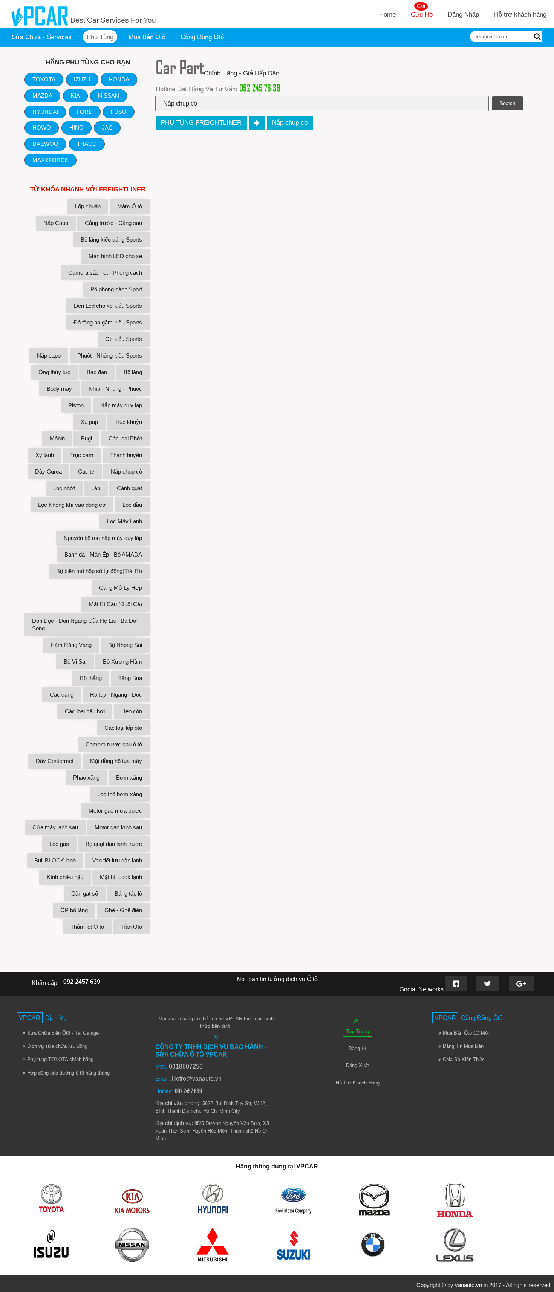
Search (507, 103)
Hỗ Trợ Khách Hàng (358, 1083)
